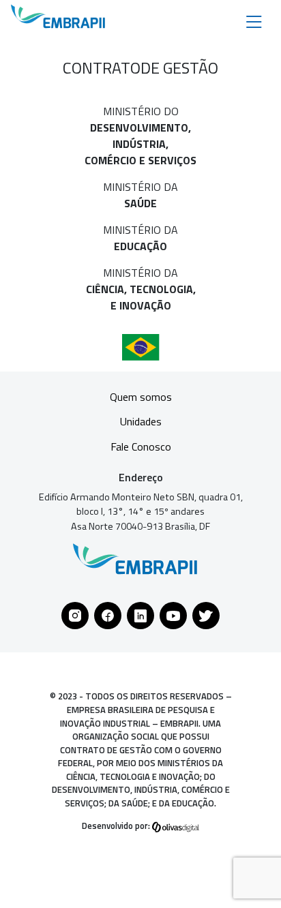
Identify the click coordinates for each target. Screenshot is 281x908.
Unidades (141, 421)
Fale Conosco (140, 446)
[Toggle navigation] (254, 21)
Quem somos (141, 397)
